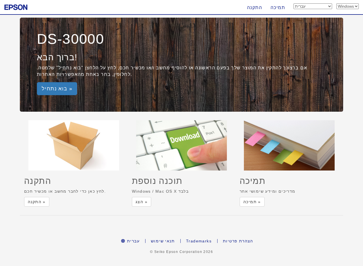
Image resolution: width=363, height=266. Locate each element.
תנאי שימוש (163, 241)
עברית (133, 241)
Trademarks (199, 241)
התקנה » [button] (37, 202)
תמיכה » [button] (252, 202)
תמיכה (278, 7)
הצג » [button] (141, 202)
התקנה (254, 7)
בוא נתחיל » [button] (57, 89)
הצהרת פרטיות (238, 241)
